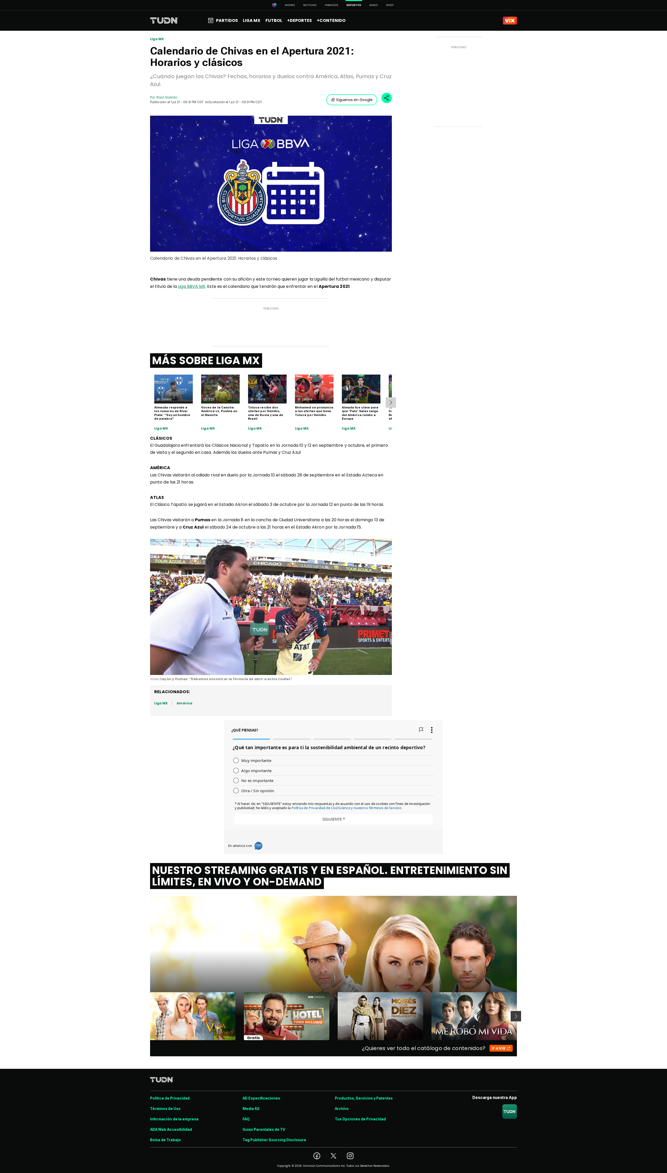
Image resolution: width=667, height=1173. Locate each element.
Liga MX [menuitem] (251, 20)
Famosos (331, 5)
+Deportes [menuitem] (299, 20)
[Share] (386, 98)
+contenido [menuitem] (331, 20)
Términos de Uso (165, 1109)
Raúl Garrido (167, 97)
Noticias (310, 5)
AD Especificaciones (261, 1098)
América (184, 703)
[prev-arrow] (147, 1016)
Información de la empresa (174, 1119)
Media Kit (251, 1109)
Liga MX (157, 39)
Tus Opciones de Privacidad (360, 1119)
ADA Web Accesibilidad (171, 1129)
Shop (390, 5)
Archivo (342, 1109)
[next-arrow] (391, 402)
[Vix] (510, 20)
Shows (290, 5)
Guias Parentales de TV (264, 1129)
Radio (373, 5)
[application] (271, 607)
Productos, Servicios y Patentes (364, 1098)
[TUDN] (164, 20)
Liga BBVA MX (191, 286)
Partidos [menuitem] (227, 20)
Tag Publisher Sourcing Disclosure (274, 1140)
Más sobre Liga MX (206, 360)
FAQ (246, 1119)
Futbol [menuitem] (273, 20)
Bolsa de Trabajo (165, 1140)
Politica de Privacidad (170, 1098)
